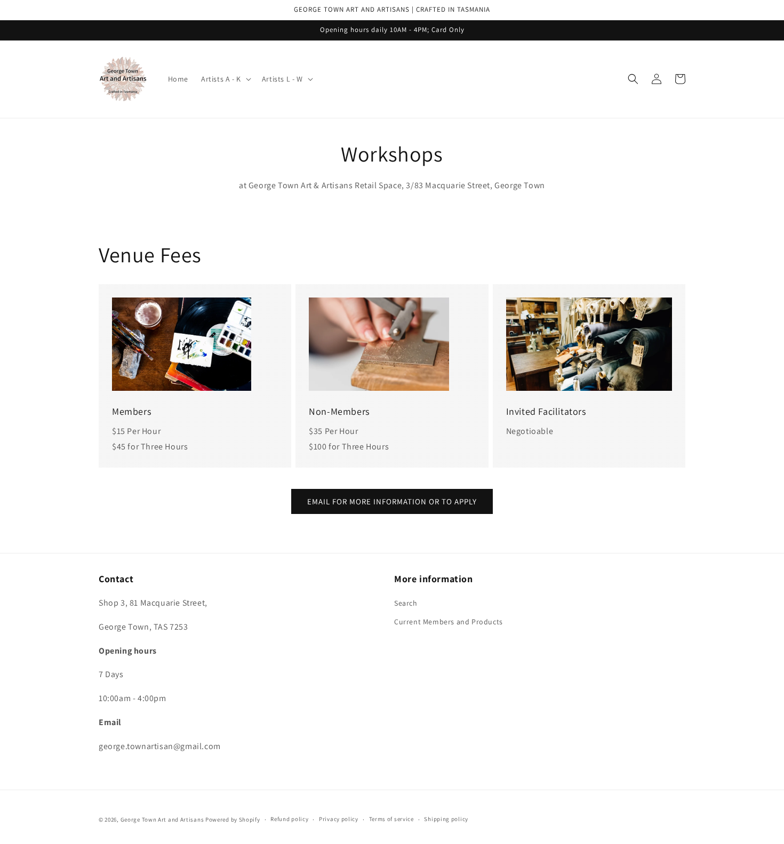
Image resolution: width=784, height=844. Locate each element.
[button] (225, 79)
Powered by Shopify (232, 819)
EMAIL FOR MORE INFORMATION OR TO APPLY (392, 501)
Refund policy (289, 819)
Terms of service (391, 819)
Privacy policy (338, 819)
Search (406, 603)
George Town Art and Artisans (162, 819)
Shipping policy (446, 819)
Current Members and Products (448, 621)
